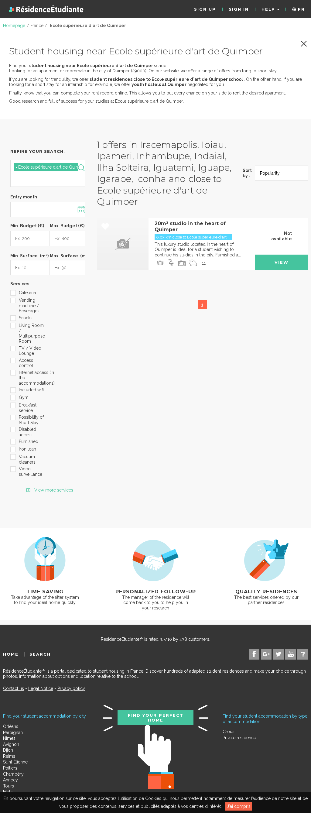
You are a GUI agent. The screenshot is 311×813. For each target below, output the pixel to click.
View (282, 262)
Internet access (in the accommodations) (32, 378)
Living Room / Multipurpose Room (32, 333)
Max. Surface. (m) (69, 255)
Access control (26, 363)
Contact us (13, 688)
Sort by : (247, 173)
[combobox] (49, 173)
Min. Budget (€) (27, 225)
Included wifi (31, 389)
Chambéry (13, 774)
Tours (8, 786)
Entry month (23, 196)
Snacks (25, 317)
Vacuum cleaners (27, 459)
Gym (24, 397)
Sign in (239, 9)
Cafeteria (27, 292)
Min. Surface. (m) (29, 255)
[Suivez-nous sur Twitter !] (278, 654)
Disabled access (27, 432)
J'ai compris (239, 806)
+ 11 (202, 263)
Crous (228, 731)
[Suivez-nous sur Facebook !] (254, 654)
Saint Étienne (15, 762)
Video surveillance (30, 471)
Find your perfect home (155, 717)
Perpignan (13, 732)
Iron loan (27, 449)
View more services (53, 490)
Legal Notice (40, 688)
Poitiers (10, 768)
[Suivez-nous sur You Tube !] (290, 654)
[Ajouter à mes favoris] (105, 227)
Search (40, 654)
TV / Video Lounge (30, 351)
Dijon (8, 750)
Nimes (9, 738)
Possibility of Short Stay (31, 420)
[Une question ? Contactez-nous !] (302, 654)
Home (11, 654)
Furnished (28, 441)
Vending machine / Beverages (29, 305)
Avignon (11, 744)
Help (269, 9)
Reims (9, 756)
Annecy (10, 779)
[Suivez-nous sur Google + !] (266, 654)
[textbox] (42, 178)
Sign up (205, 9)
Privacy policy (71, 688)
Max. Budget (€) (67, 225)
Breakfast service (27, 408)
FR (300, 9)
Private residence (239, 737)
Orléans (10, 726)
